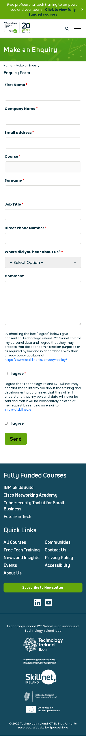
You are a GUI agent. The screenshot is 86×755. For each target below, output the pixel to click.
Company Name (21, 108)
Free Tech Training (22, 550)
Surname (14, 180)
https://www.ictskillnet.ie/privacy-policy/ (36, 360)
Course (13, 156)
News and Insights (21, 557)
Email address (19, 132)
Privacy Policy (59, 557)
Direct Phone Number (26, 228)
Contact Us (55, 550)
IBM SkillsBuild (19, 487)
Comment (14, 276)
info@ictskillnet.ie (18, 409)
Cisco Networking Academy (30, 495)
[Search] (67, 28)
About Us (13, 573)
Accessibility (57, 565)
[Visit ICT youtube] (48, 602)
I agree (18, 373)
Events (10, 565)
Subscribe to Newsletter (43, 587)
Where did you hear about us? (34, 251)
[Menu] (77, 28)
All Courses (15, 542)
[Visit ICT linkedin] (37, 602)
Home (8, 65)
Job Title (14, 204)
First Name (16, 84)
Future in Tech (17, 516)
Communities (58, 542)
